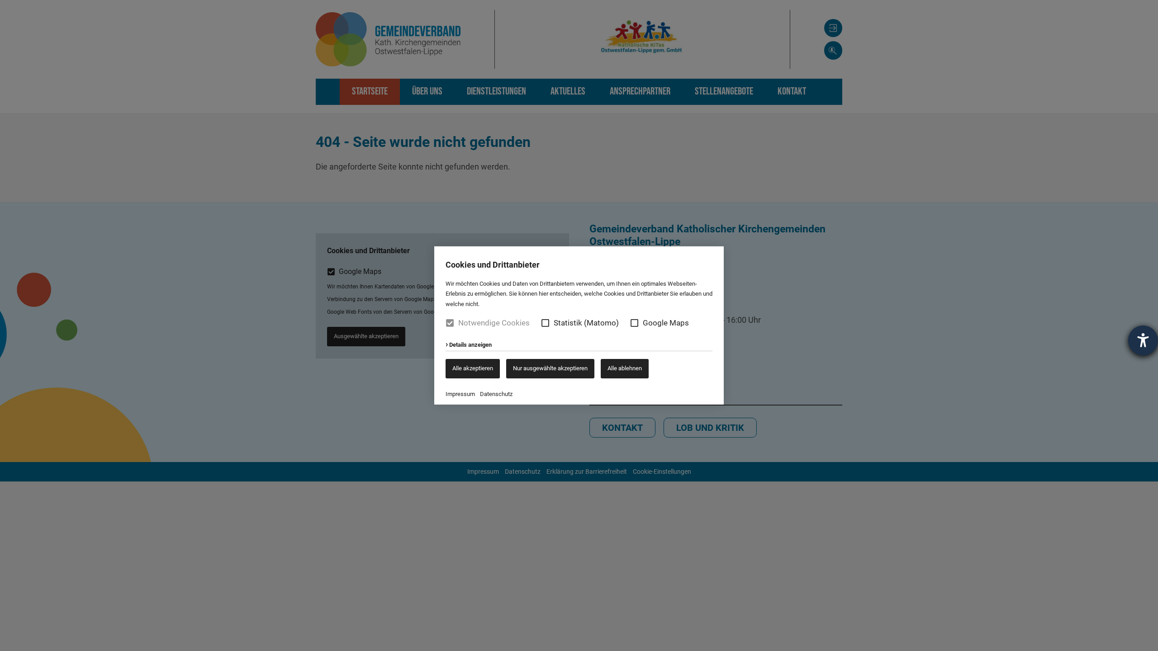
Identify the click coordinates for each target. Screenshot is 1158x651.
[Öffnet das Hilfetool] (1143, 340)
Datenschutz (496, 394)
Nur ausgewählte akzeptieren (550, 368)
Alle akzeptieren (472, 368)
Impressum (460, 394)
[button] (545, 323)
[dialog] (579, 325)
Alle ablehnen (624, 368)
